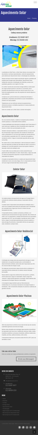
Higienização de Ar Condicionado (11, 410)
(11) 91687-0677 (23, 37)
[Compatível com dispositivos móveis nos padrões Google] (27, 427)
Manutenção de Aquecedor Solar (11, 412)
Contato (5, 402)
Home (4, 398)
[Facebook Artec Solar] (34, 427)
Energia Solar (6, 404)
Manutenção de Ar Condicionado (11, 414)
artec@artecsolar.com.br (12, 380)
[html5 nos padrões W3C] (19, 427)
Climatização (6, 408)
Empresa (5, 400)
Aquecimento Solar (7, 406)
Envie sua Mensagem (26, 359)
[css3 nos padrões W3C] (23, 427)
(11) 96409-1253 (22, 40)
